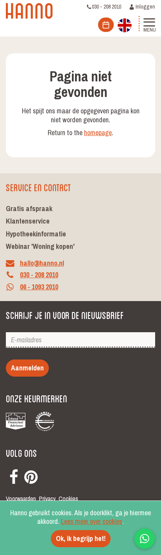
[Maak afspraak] (106, 25)
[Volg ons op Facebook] (13, 475)
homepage (98, 132)
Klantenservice (28, 221)
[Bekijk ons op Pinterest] (31, 475)
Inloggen (144, 7)
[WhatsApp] (144, 539)
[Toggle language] (125, 24)
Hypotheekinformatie (36, 234)
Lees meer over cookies (91, 521)
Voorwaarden (21, 499)
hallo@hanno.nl (42, 263)
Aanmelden (27, 368)
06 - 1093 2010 (39, 287)
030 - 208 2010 (106, 7)
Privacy (47, 499)
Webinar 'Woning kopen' (40, 246)
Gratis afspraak (29, 208)
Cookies (68, 499)
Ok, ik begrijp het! (81, 538)
